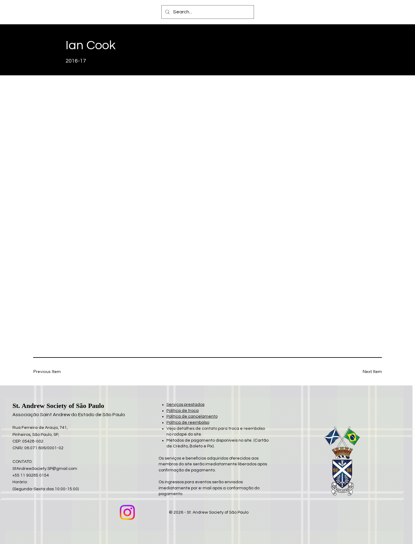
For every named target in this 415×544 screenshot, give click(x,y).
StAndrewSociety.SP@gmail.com (44, 469)
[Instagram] (127, 512)
